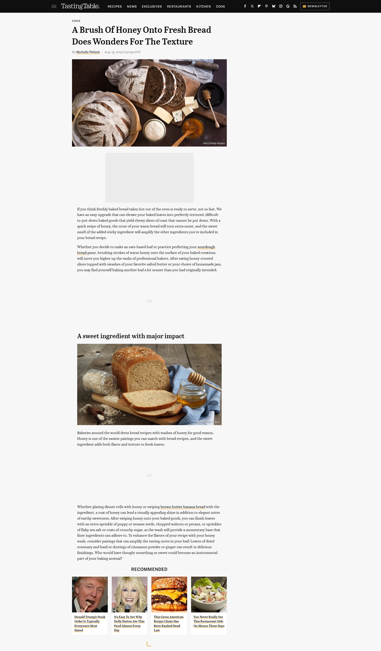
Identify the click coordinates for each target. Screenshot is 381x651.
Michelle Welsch (88, 52)
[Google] (288, 7)
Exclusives (152, 6)
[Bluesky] (274, 7)
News (132, 6)
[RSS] (295, 7)
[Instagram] (281, 7)
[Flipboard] (259, 7)
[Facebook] (245, 7)
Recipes (115, 6)
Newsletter (317, 6)
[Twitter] (252, 7)
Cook (220, 6)
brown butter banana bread (183, 506)
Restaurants (179, 6)
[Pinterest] (266, 7)
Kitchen (203, 6)
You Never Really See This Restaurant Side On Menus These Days (208, 621)
